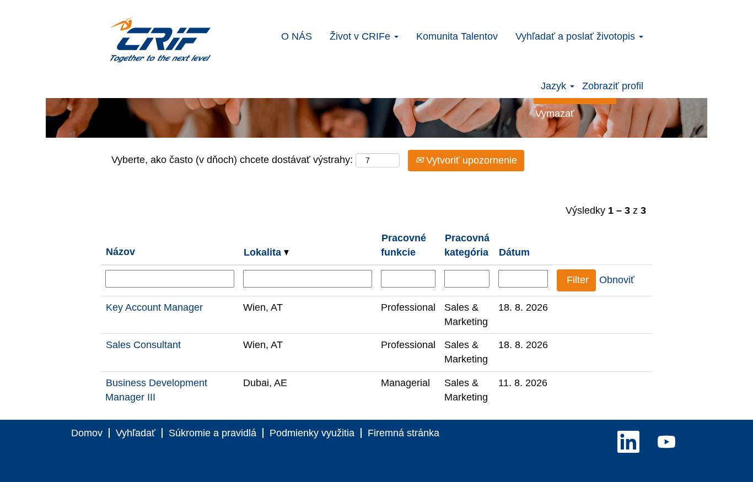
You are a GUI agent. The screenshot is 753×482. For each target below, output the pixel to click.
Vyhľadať (135, 432)
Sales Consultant (143, 344)
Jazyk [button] (555, 85)
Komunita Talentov (457, 36)
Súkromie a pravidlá (212, 432)
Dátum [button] (514, 252)
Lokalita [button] (264, 252)
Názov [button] (120, 251)
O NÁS (296, 36)
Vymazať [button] (554, 113)
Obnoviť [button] (616, 279)
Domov (87, 432)
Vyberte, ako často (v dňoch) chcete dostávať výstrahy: (232, 159)
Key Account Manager (154, 307)
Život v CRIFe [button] (361, 36)
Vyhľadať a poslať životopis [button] (576, 36)
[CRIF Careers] (160, 40)
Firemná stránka (403, 432)
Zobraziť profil (612, 85)
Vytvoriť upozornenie (470, 160)
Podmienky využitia (312, 432)
